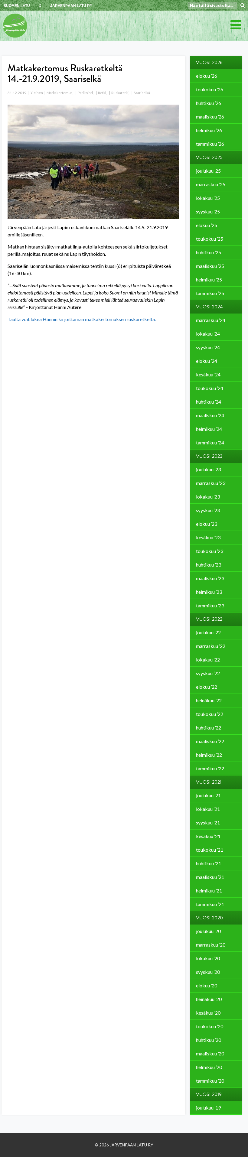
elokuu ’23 (206, 524)
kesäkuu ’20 (208, 1013)
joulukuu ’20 (208, 931)
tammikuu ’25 (210, 293)
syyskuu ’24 (208, 347)
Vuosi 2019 (209, 1094)
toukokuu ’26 (209, 89)
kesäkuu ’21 (208, 836)
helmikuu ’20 (209, 1067)
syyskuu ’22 (208, 673)
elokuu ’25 (206, 225)
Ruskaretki (120, 92)
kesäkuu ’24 (208, 374)
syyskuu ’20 (208, 972)
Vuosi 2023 (209, 456)
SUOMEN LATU (17, 6)
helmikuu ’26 (209, 130)
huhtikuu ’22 (208, 727)
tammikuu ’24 (210, 442)
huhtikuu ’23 (208, 564)
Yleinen (37, 92)
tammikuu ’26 (210, 144)
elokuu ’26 (206, 76)
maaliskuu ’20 (210, 1053)
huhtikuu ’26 (208, 103)
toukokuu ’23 (209, 551)
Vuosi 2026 (209, 62)
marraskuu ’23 (210, 483)
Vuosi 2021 (208, 782)
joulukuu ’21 (208, 795)
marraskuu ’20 (210, 944)
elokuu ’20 (206, 985)
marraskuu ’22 (210, 646)
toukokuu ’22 (209, 714)
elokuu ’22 (206, 687)
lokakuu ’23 (208, 496)
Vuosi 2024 (209, 306)
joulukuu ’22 (208, 632)
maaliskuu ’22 (210, 741)
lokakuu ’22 (208, 659)
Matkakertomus (60, 92)
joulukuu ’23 (208, 469)
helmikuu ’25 (209, 279)
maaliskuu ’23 (210, 578)
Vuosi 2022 (209, 619)
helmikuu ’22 (209, 755)
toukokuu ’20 (209, 1026)
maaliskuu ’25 (210, 266)
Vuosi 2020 (209, 917)
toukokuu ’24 (209, 388)
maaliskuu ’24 (210, 415)
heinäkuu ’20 (209, 999)
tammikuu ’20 (210, 1081)
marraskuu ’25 (210, 184)
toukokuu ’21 (209, 850)
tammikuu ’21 (210, 904)
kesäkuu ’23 (208, 537)
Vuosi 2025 (209, 157)
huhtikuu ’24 (208, 402)
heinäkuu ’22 (209, 700)
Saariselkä (142, 92)
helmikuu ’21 (209, 890)
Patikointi (85, 92)
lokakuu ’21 (208, 809)
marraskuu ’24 (210, 320)
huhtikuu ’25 (208, 252)
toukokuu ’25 (209, 239)
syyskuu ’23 (208, 510)
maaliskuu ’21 (210, 877)
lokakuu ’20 (208, 958)
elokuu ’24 (206, 361)
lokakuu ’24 (208, 333)
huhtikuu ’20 (208, 1040)
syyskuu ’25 (208, 211)
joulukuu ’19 (208, 1107)
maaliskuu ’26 (210, 116)
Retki (102, 92)
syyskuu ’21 (208, 822)
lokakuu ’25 (208, 198)
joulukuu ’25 (208, 171)
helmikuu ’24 (209, 429)
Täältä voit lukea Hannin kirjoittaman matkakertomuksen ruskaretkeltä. (82, 319)
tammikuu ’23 (210, 605)
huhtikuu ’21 (208, 863)
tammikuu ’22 (210, 768)
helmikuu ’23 (209, 592)
